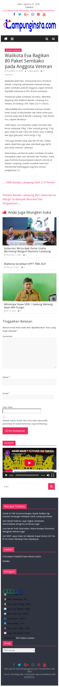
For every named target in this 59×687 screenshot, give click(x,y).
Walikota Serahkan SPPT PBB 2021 (25, 263)
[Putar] (6, 475)
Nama (6, 377)
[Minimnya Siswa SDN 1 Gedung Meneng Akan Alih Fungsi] (29, 275)
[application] (29, 463)
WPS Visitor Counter (25, 638)
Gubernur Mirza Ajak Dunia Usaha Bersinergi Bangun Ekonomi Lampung (27, 250)
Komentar (7, 336)
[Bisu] (48, 475)
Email (6, 393)
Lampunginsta (33, 71)
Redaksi (6, 561)
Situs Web (7, 407)
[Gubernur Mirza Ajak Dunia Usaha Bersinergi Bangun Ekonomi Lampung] (29, 219)
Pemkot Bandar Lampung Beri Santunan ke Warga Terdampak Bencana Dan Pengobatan (29, 199)
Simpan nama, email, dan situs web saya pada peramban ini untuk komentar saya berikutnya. (25, 422)
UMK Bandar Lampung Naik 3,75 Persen (29, 182)
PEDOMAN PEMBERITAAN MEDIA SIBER (22, 556)
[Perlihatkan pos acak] (53, 39)
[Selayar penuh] (52, 475)
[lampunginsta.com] (6, 39)
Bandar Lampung (13, 50)
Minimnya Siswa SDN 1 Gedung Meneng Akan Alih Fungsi (28, 306)
